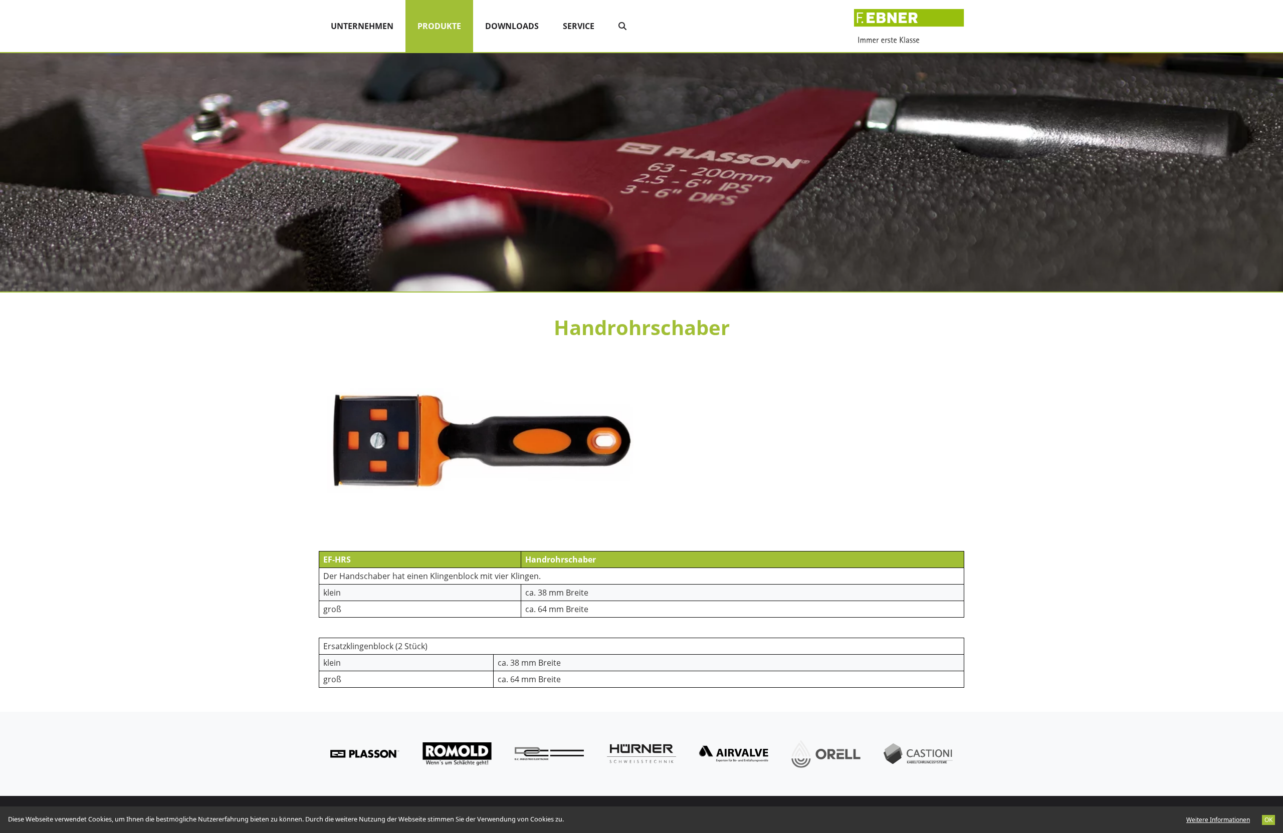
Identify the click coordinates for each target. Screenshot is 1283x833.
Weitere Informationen (1218, 819)
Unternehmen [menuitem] (362, 26)
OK (1268, 819)
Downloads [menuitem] (512, 26)
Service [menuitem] (578, 26)
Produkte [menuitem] (445, 26)
